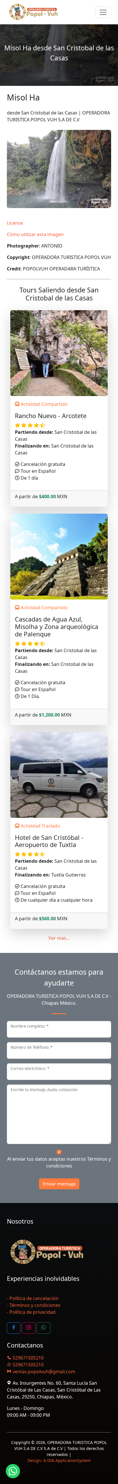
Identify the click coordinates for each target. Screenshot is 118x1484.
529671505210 (27, 1358)
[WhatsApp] (43, 1328)
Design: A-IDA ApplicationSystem (59, 1460)
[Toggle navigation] (103, 12)
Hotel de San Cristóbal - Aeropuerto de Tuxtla (49, 841)
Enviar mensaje (59, 1184)
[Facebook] (14, 1328)
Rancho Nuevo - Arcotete (50, 416)
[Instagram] (29, 1328)
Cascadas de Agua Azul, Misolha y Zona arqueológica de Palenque (56, 627)
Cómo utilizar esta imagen (35, 234)
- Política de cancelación (32, 1298)
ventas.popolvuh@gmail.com (43, 1371)
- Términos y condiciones (33, 1305)
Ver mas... (59, 938)
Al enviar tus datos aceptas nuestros (59, 1162)
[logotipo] (33, 12)
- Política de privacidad (31, 1312)
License (15, 223)
